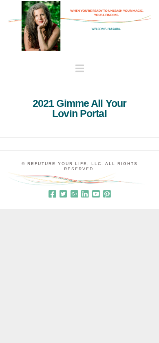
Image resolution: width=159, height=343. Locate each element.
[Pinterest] (106, 194)
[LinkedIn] (84, 194)
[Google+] (74, 194)
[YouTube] (95, 194)
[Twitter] (63, 194)
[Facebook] (52, 194)
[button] (79, 68)
